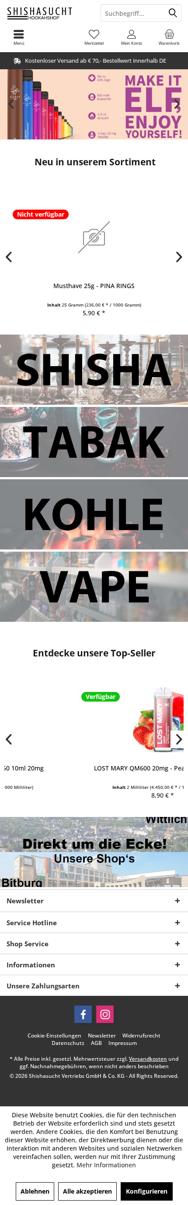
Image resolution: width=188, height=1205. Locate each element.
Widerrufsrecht (141, 1035)
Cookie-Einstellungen (54, 1035)
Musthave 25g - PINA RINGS (94, 286)
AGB (96, 1043)
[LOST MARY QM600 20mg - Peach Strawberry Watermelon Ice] (94, 719)
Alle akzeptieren (87, 1191)
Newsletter (102, 1035)
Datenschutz (68, 1043)
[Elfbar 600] (94, 104)
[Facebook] (83, 1014)
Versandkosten (148, 1058)
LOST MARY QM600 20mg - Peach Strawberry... (94, 768)
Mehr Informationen (106, 1165)
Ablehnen (35, 1191)
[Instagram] (105, 1014)
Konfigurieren (146, 1191)
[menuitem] (169, 37)
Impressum (122, 1043)
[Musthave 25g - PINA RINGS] (94, 237)
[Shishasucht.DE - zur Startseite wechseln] (47, 13)
